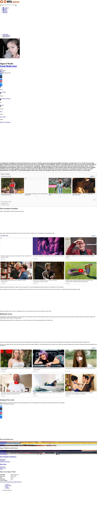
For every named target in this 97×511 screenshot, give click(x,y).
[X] (48, 77)
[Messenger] (48, 79)
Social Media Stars (6, 35)
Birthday (5, 9)
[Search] (16, 5)
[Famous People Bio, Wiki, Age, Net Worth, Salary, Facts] (10, 3)
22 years (1, 105)
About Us (7, 484)
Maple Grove (3, 98)
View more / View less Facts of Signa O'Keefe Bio (10, 481)
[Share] (48, 85)
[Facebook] (48, 75)
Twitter (6, 486)
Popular (5, 10)
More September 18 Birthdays (8, 456)
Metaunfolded (5, 34)
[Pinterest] (48, 81)
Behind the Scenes (5, 203)
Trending (5, 11)
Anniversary (6, 7)
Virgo (1, 111)
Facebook (7, 488)
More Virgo (3, 464)
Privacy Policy (8, 485)
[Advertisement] (39, 23)
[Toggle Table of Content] (94, 200)
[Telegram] (48, 83)
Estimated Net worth (5, 204)
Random (5, 12)
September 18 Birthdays (5, 461)
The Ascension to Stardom (6, 201)
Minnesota (8, 98)
